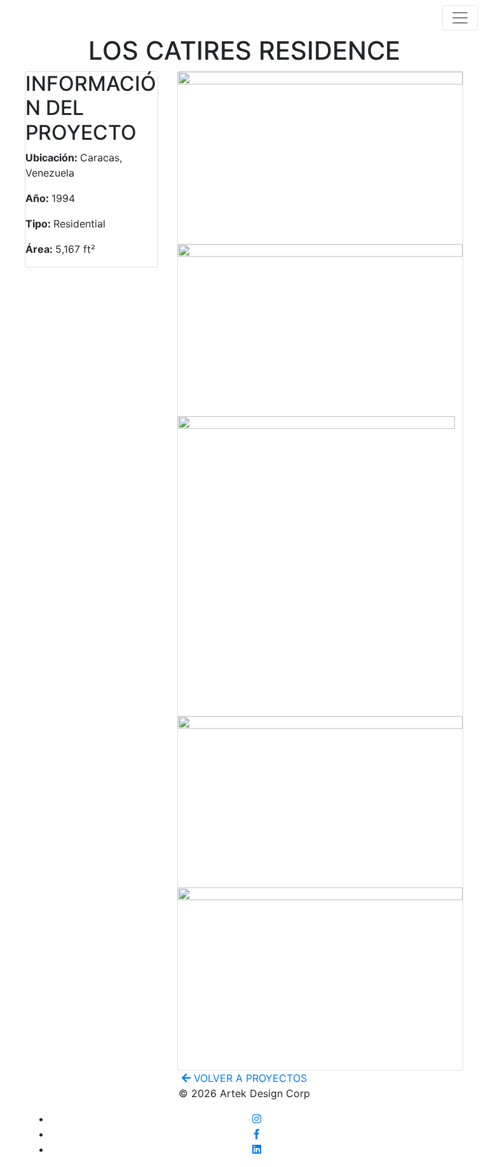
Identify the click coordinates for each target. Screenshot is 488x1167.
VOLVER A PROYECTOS (249, 1078)
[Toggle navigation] (460, 17)
